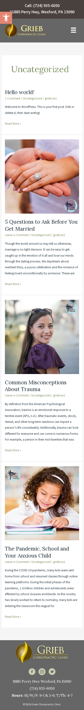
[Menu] (73, 30)
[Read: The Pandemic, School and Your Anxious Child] (42, 503)
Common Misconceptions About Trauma (35, 386)
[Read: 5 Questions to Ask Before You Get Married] (42, 176)
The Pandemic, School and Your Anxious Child (37, 552)
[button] (6, 18)
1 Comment (12, 98)
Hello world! (19, 92)
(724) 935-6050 (46, 6)
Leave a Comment (17, 235)
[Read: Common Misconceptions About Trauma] (42, 337)
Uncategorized (32, 98)
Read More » (13, 124)
